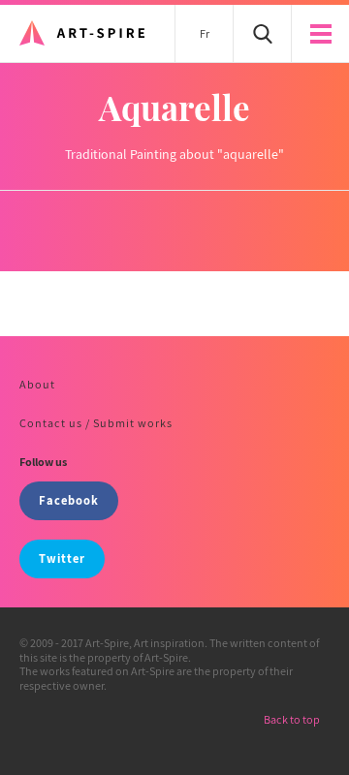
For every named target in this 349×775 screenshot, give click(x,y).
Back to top (292, 719)
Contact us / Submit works (96, 423)
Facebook (69, 500)
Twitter (62, 558)
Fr (204, 33)
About (37, 384)
